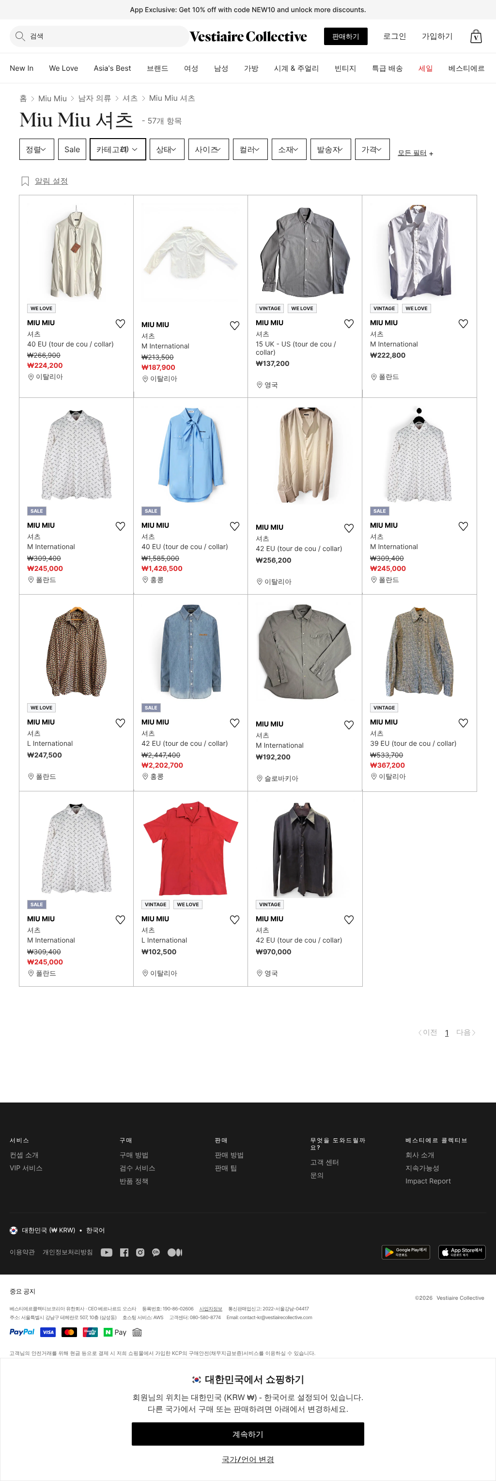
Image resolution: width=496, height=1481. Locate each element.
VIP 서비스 (26, 1168)
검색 (37, 36)
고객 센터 (324, 1162)
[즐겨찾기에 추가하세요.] (120, 324)
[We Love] (86, 68)
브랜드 (158, 68)
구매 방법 (134, 1155)
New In (21, 68)
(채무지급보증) (226, 1353)
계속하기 (248, 1434)
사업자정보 (211, 1309)
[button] (476, 36)
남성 (221, 68)
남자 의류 (94, 98)
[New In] (41, 68)
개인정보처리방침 (68, 1252)
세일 (425, 68)
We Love (63, 68)
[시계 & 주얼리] (327, 68)
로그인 (394, 36)
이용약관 (22, 1252)
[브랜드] (176, 68)
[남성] (236, 68)
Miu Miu (52, 98)
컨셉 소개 (24, 1155)
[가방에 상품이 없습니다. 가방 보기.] (476, 36)
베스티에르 (467, 68)
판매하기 (345, 36)
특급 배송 (387, 68)
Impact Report (428, 1181)
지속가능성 (422, 1168)
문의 (317, 1175)
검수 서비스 (137, 1168)
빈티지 (345, 68)
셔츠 (130, 98)
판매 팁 (226, 1168)
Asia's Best (112, 68)
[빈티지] (364, 68)
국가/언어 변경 (248, 1459)
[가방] (266, 68)
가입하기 (437, 36)
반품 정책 (134, 1181)
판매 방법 (229, 1155)
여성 (191, 68)
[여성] (206, 68)
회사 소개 (419, 1155)
